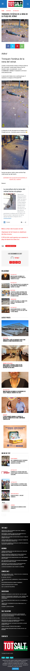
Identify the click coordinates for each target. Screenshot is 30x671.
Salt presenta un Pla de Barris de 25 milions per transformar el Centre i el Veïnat (19, 286)
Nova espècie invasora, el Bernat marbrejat (12, 582)
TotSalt (16, 258)
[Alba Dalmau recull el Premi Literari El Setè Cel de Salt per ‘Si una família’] (6, 310)
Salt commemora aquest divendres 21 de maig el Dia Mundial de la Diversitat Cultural (19, 461)
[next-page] (5, 515)
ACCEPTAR (15, 668)
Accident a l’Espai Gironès (8, 606)
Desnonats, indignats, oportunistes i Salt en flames (14, 594)
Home (3, 10)
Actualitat (16, 10)
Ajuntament (14, 458)
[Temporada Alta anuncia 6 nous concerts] (6, 507)
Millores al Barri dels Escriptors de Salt (12, 229)
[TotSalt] (12, 257)
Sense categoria (7, 363)
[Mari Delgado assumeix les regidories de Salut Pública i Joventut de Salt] (6, 277)
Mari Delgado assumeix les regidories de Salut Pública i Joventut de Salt (18, 277)
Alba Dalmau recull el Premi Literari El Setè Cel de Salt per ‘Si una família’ (19, 310)
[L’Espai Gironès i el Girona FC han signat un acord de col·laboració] (6, 484)
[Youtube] (19, 262)
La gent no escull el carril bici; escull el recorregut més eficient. (19, 302)
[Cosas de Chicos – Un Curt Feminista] (6, 495)
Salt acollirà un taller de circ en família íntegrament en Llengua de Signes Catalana (14, 561)
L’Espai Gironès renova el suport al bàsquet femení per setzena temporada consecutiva (14, 418)
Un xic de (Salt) (15, 493)
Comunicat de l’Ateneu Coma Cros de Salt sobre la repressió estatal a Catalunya (19, 473)
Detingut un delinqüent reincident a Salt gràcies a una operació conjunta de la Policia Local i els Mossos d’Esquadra (15, 597)
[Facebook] (8, 46)
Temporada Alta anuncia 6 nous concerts (18, 507)
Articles (5, 338)
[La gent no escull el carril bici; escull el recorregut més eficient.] (6, 301)
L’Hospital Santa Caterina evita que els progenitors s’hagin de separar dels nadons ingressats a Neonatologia (19, 294)
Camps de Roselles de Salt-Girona (10, 584)
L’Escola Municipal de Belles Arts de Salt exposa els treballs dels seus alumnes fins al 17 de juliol (14, 555)
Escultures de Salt (10, 246)
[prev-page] (2, 515)
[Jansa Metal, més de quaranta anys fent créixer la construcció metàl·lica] (15, 328)
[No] (28, 664)
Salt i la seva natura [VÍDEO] (8, 586)
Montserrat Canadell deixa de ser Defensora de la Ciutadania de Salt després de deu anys (13, 366)
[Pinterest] (17, 46)
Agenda (13, 505)
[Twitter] (12, 46)
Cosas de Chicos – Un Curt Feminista (17, 496)
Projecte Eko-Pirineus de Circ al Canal (11, 618)
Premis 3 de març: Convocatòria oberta (11, 626)
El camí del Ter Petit (6, 577)
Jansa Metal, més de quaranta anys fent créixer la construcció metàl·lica (14, 340)
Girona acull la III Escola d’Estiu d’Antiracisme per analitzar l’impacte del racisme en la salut (13, 564)
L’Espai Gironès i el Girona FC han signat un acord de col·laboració (19, 484)
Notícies (8, 10)
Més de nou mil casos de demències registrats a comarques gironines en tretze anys (13, 621)
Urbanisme (13, 299)
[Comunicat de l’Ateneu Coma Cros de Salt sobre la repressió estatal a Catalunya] (6, 472)
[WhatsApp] (22, 46)
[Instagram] (13, 262)
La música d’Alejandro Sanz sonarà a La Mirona (13, 566)
